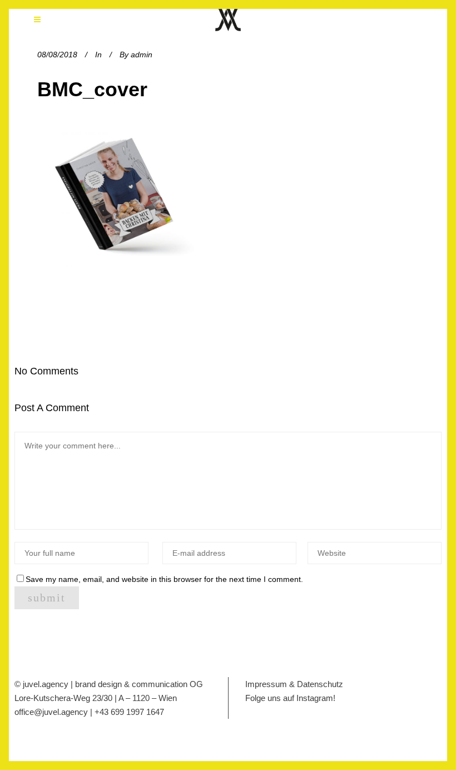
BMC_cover (92, 89)
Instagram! (315, 698)
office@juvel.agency (52, 712)
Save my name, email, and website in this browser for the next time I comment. (164, 579)
